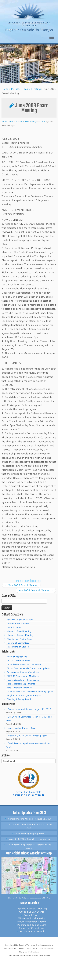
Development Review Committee (23, 672)
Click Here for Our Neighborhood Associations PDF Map (29, 898)
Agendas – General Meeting (20, 619)
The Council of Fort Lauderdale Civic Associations (29, 24)
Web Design (13, 955)
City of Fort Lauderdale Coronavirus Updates (28, 668)
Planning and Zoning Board (20, 638)
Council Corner (14, 627)
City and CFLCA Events (18, 623)
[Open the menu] (51, 37)
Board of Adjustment (17, 656)
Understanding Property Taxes (21, 728)
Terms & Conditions (46, 948)
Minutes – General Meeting (20, 635)
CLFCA (42, 121)
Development (26, 955)
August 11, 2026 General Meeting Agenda (27, 735)
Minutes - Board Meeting (26, 89)
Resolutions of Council (18, 646)
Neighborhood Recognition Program (24, 695)
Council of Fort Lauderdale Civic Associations (36, 945)
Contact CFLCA (31, 948)
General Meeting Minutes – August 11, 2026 (29, 709)
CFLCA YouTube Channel (19, 660)
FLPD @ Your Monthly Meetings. (23, 676)
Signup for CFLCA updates (29, 952)
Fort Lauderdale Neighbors (19, 687)
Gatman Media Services (41, 955)
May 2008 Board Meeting (21, 585)
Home (4, 89)
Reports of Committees (18, 642)
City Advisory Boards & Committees (24, 664)
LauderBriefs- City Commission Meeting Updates (31, 691)
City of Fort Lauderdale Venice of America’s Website (28, 793)
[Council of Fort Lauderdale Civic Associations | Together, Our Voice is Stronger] (29, 10)
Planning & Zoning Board (19, 699)
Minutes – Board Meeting (19, 631)
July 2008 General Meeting (36, 590)
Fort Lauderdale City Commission (23, 679)
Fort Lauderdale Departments (21, 683)
